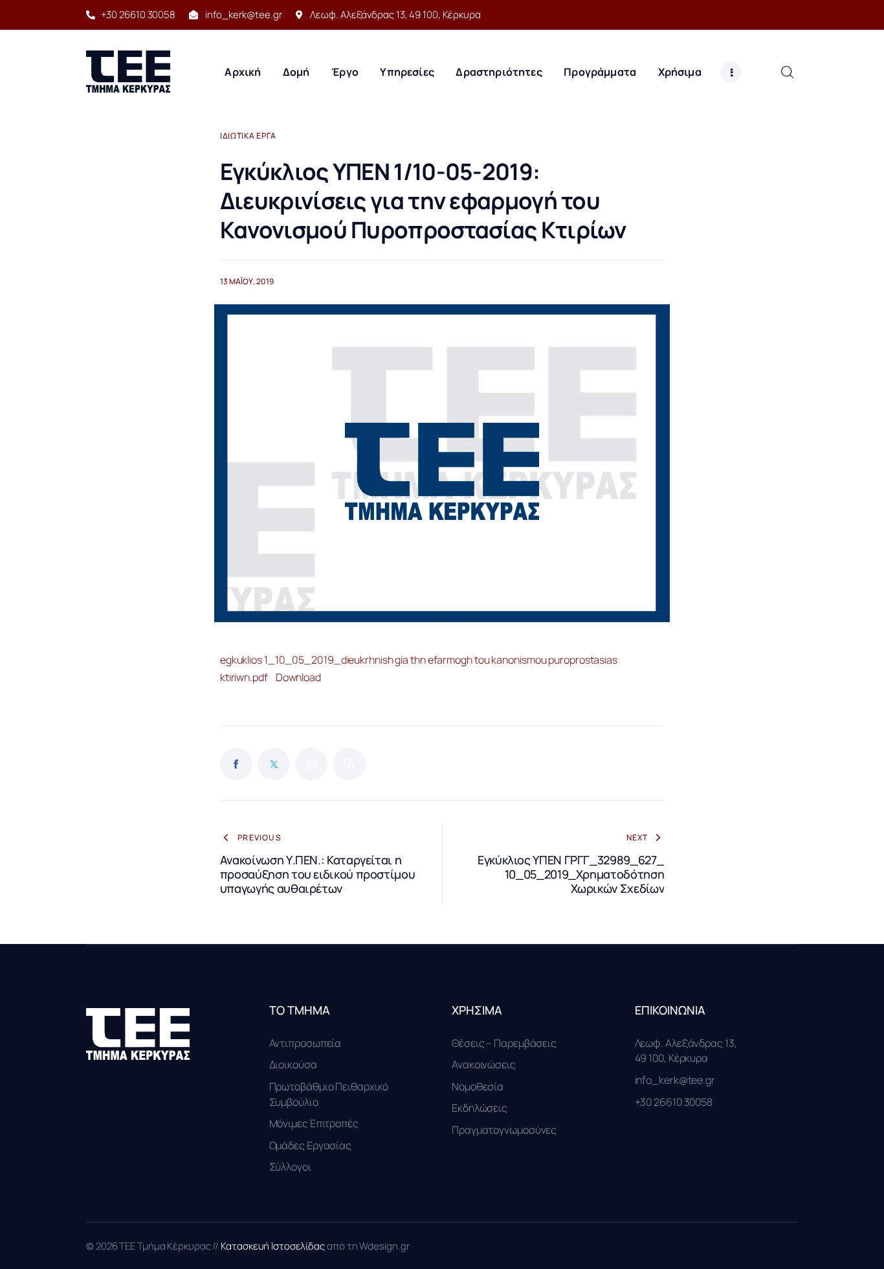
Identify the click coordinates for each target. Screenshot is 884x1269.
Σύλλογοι (290, 1167)
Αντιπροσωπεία (305, 1043)
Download (298, 677)
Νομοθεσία (477, 1086)
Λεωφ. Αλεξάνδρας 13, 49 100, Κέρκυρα (686, 1051)
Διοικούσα (293, 1064)
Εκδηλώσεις (479, 1108)
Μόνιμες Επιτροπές (314, 1123)
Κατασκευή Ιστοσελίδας (274, 1245)
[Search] (786, 71)
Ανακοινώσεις (484, 1064)
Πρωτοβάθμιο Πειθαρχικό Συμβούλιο (329, 1094)
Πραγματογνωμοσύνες (504, 1130)
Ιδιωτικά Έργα (248, 135)
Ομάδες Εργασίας (310, 1145)
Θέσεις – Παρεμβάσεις (504, 1043)
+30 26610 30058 (674, 1102)
